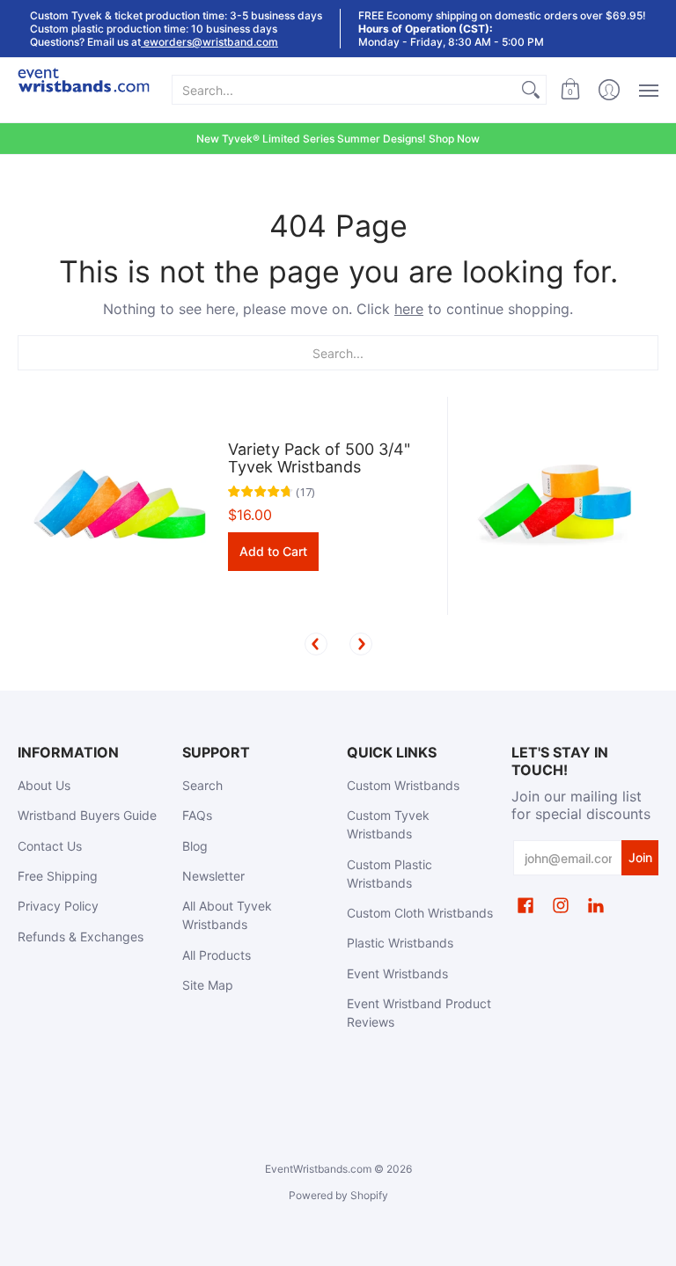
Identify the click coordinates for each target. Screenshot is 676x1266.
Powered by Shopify (338, 1195)
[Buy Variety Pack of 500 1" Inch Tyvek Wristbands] (558, 506)
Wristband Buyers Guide (87, 815)
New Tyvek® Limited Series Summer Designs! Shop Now (338, 138)
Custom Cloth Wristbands (420, 912)
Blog (195, 845)
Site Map (207, 984)
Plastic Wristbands (400, 942)
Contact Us (50, 845)
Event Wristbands (397, 973)
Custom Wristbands (403, 785)
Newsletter (213, 875)
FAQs (197, 815)
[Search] (531, 90)
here (408, 309)
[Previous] (316, 644)
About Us (44, 785)
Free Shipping (58, 875)
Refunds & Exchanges (80, 936)
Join (640, 857)
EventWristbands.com (318, 1168)
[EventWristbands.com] (84, 90)
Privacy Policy (58, 905)
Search (202, 785)
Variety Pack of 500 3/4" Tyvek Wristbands (319, 458)
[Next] (361, 644)
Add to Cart (273, 551)
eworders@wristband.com (209, 41)
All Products (216, 955)
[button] (570, 90)
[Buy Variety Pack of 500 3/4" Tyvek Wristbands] (118, 506)
